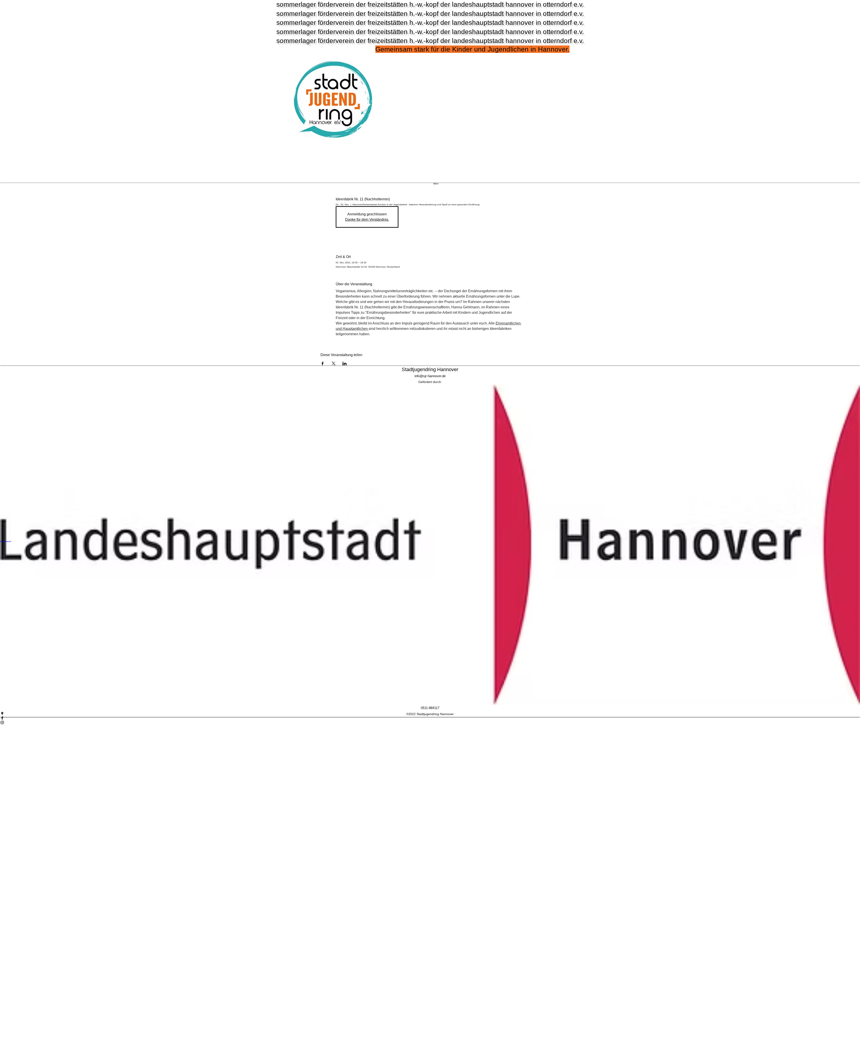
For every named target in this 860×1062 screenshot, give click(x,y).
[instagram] (430, 722)
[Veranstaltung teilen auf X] (333, 363)
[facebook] (430, 718)
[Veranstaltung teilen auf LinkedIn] (344, 363)
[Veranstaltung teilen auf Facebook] (322, 363)
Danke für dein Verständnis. (367, 219)
